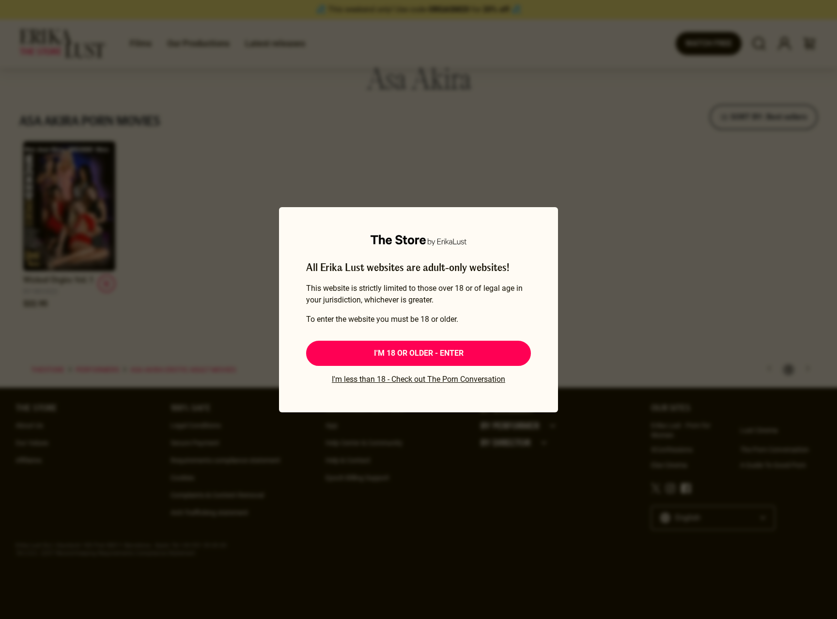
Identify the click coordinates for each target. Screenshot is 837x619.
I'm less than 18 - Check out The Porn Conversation (418, 379)
